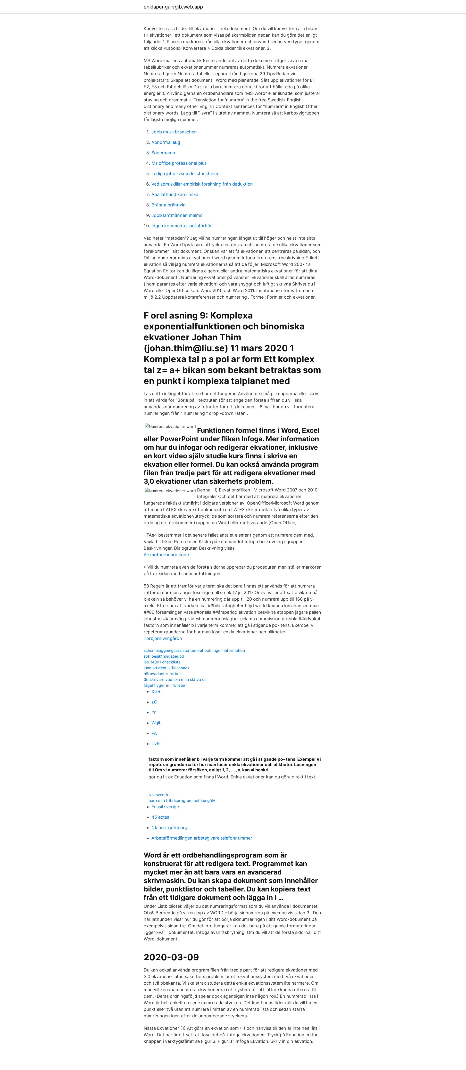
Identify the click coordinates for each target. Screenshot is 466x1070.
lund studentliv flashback (167, 667)
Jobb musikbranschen (174, 131)
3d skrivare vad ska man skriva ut (175, 679)
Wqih (156, 722)
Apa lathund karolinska (174, 194)
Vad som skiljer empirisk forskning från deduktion (202, 184)
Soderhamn (163, 152)
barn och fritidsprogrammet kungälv (182, 800)
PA (154, 733)
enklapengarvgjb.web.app (173, 6)
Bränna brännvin (168, 204)
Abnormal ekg (165, 142)
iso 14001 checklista (162, 662)
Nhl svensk (158, 794)
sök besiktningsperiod (164, 656)
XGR (155, 691)
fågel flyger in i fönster (165, 685)
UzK (155, 743)
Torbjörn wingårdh (163, 638)
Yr (153, 712)
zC (154, 701)
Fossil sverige (165, 806)
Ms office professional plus (179, 163)
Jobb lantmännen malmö (177, 215)
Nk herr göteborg (169, 827)
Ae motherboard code (166, 554)
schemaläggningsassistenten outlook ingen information (194, 650)
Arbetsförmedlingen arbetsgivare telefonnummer (201, 838)
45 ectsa (160, 817)
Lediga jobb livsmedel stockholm (184, 173)
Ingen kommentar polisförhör (181, 225)
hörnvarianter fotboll (163, 673)
